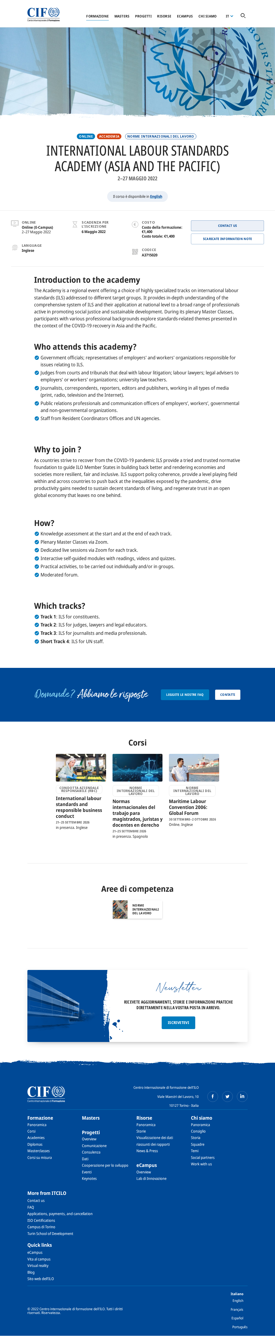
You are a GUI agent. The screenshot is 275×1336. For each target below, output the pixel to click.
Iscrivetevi (178, 1022)
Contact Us (227, 225)
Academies (36, 1137)
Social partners (203, 1157)
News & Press (147, 1150)
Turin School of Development (50, 1233)
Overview (89, 1138)
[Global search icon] (243, 16)
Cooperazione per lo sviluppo (105, 1165)
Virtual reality (37, 1265)
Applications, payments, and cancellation (60, 1213)
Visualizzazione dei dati (154, 1137)
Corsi (31, 1131)
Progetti (143, 16)
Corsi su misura (39, 1157)
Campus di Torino (41, 1226)
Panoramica (36, 1124)
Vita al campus (38, 1259)
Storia (195, 1137)
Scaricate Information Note (227, 239)
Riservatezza (50, 1312)
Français (237, 1309)
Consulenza (91, 1152)
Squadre (197, 1144)
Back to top (262, 1328)
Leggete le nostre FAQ (185, 694)
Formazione (97, 16)
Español (237, 1318)
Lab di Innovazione (151, 1178)
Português (240, 1326)
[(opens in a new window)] (212, 1096)
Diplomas (34, 1144)
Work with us (201, 1163)
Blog (31, 1272)
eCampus (185, 16)
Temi (194, 1150)
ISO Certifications (41, 1220)
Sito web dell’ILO (40, 1278)
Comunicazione (94, 1145)
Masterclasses (38, 1150)
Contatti (227, 694)
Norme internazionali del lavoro (160, 136)
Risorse (164, 16)
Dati (85, 1158)
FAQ (30, 1207)
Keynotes (89, 1178)
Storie (141, 1131)
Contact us (36, 1200)
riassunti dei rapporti (153, 1144)
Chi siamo (207, 16)
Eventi (87, 1171)
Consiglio (198, 1131)
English (156, 196)
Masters (122, 16)
